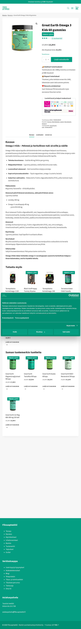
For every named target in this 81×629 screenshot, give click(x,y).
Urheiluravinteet (12, 540)
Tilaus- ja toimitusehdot (14, 579)
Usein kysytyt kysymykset (15, 567)
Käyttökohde (55, 122)
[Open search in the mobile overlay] (68, 8)
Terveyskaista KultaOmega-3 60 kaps (48, 291)
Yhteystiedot (10, 576)
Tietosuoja (9, 586)
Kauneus (9, 534)
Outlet (8, 552)
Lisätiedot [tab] (39, 135)
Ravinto (8, 543)
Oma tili (8, 589)
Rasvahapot (68, 122)
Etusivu (4, 15)
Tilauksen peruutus (13, 583)
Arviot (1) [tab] (48, 135)
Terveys (10, 15)
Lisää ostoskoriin (61, 59)
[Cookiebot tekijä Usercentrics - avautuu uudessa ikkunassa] (70, 295)
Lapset (62, 122)
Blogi (7, 573)
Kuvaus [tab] (31, 135)
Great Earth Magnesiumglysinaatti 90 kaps (13, 376)
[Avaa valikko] (72, 8)
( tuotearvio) (57, 38)
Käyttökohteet (11, 537)
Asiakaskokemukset (13, 570)
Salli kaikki (66, 332)
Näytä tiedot (70, 325)
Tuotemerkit (10, 546)
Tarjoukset (9, 549)
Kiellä (15, 332)
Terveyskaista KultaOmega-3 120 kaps (12, 291)
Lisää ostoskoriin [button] (12, 342)
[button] (36, 23)
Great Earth (53, 125)
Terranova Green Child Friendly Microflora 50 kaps (67, 291)
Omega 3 (44, 123)
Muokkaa (39, 332)
